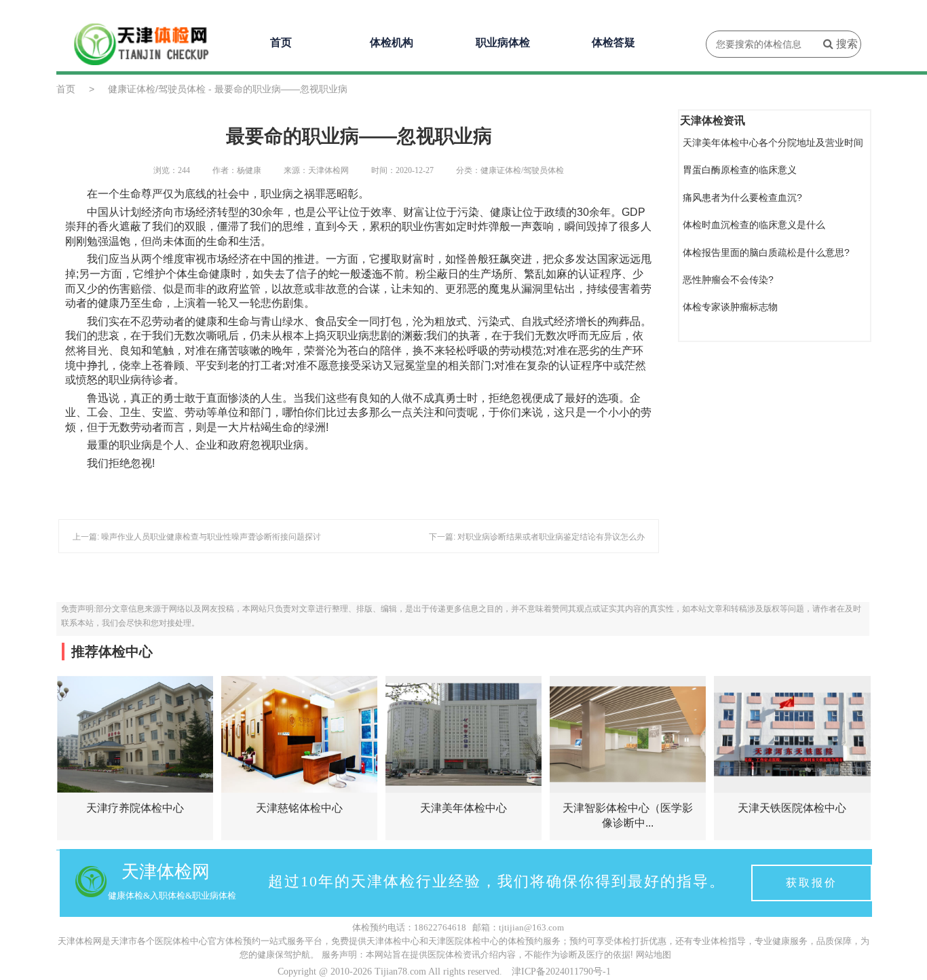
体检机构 (391, 42)
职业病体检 (503, 42)
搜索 (845, 44)
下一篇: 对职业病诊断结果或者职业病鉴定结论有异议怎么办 (537, 537)
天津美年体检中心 (463, 808)
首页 (281, 42)
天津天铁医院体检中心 (792, 808)
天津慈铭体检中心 (299, 808)
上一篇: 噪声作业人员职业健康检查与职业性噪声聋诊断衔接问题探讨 (197, 537)
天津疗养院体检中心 (135, 808)
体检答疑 (613, 42)
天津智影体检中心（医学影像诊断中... (628, 815)
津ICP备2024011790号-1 (561, 971)
